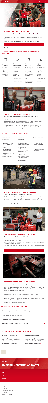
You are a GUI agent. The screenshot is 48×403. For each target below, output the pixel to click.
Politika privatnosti (5, 386)
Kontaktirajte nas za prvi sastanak (29, 82)
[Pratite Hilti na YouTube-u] (3, 400)
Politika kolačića (4, 388)
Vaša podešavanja (5, 392)
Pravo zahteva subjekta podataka (8, 390)
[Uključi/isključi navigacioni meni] (2, 1)
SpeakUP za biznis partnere (7, 394)
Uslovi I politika (4, 384)
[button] (24, 311)
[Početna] (6, 1)
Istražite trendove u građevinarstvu (9, 343)
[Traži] (45, 1)
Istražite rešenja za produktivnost (32, 343)
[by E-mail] (3, 352)
